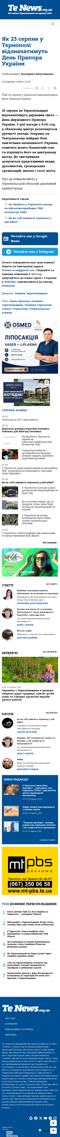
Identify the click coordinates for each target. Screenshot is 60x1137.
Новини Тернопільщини (31, 293)
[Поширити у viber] (49, 88)
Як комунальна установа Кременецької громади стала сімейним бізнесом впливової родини (28, 944)
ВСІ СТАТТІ (52, 584)
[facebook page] (35, 1118)
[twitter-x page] (40, 1118)
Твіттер (36, 274)
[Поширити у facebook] (37, 88)
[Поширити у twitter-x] (43, 88)
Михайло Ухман (27, 769)
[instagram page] (55, 1118)
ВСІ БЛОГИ (52, 713)
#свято (6, 308)
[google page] (31, 1118)
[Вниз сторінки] (53, 1131)
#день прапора (19, 301)
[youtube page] (45, 1118)
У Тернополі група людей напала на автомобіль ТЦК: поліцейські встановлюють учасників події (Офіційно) (30, 471)
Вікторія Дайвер (27, 638)
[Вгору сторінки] (53, 1123)
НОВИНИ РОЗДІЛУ (48, 840)
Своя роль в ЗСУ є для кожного (20, 419)
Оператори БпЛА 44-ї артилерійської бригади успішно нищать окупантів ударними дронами (37, 454)
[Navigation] (52, 24)
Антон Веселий (27, 732)
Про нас (10, 1018)
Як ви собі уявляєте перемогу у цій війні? (28, 482)
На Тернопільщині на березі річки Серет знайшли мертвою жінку (29, 954)
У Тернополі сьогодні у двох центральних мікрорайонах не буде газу (40, 490)
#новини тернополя (38, 305)
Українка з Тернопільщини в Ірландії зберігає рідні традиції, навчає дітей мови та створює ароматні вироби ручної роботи (28, 695)
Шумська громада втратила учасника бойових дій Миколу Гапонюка (25, 430)
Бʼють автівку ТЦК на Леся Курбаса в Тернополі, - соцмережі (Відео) (27, 913)
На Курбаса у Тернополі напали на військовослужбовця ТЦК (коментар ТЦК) (28, 208)
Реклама (10, 1034)
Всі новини (50, 542)
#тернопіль (20, 308)
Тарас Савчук (25, 625)
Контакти (11, 1023)
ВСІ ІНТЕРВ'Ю (50, 652)
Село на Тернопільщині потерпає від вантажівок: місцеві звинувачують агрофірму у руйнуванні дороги (27, 965)
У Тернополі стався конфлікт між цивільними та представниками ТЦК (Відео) (28, 534)
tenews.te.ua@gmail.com (18, 270)
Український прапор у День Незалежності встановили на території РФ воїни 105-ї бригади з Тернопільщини (30, 975)
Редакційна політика (19, 1029)
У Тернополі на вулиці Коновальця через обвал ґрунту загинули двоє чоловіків (36, 519)
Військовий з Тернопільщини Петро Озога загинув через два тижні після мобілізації (30, 923)
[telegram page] (50, 1118)
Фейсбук (10, 281)
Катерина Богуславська (37, 74)
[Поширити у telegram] (55, 88)
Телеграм (8, 285)
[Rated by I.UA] (48, 1130)
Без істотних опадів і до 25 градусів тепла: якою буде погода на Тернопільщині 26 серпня (38, 505)
